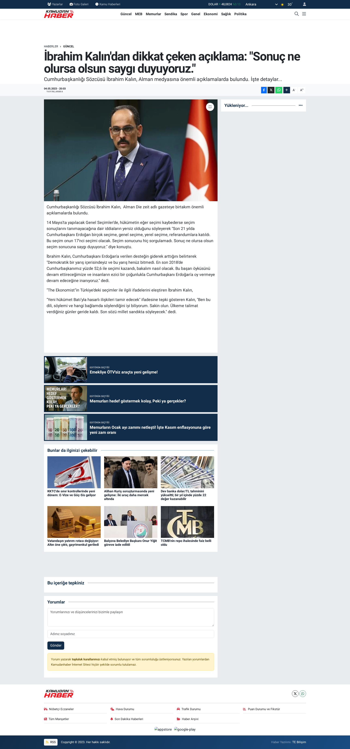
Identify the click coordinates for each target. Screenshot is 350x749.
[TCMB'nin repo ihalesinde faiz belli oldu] (187, 522)
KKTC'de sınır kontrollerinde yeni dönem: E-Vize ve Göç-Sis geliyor (71, 493)
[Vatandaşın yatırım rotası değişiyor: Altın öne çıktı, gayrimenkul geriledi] (74, 522)
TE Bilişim (299, 742)
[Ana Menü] (304, 14)
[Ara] (297, 14)
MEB (138, 14)
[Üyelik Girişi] (303, 4)
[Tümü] (301, 105)
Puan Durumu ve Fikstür (264, 709)
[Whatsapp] (302, 693)
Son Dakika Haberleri (129, 719)
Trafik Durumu (191, 709)
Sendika (170, 14)
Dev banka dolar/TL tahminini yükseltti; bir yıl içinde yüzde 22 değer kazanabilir (183, 495)
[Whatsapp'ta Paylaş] (278, 90)
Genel (195, 14)
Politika (240, 14)
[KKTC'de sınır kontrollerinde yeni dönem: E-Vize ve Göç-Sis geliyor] (74, 472)
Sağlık (226, 14)
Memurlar (153, 14)
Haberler (51, 46)
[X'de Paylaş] (271, 90)
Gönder (56, 645)
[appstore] (164, 729)
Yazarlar (57, 4)
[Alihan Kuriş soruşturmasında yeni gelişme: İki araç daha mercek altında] (130, 472)
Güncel (126, 14)
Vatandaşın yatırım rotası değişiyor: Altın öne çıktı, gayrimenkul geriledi (73, 543)
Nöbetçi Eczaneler (61, 709)
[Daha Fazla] (286, 90)
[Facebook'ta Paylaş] (264, 90)
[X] (295, 693)
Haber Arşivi (190, 719)
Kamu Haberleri (109, 4)
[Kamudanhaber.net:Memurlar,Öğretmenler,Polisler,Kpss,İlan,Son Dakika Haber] (59, 13)
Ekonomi (211, 14)
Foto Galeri (81, 4)
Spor (184, 14)
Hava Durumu (125, 709)
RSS (52, 742)
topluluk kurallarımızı (86, 659)
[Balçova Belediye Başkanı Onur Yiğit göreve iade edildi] (130, 522)
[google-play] (184, 729)
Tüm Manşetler (59, 719)
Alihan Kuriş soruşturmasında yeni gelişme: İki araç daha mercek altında (129, 495)
